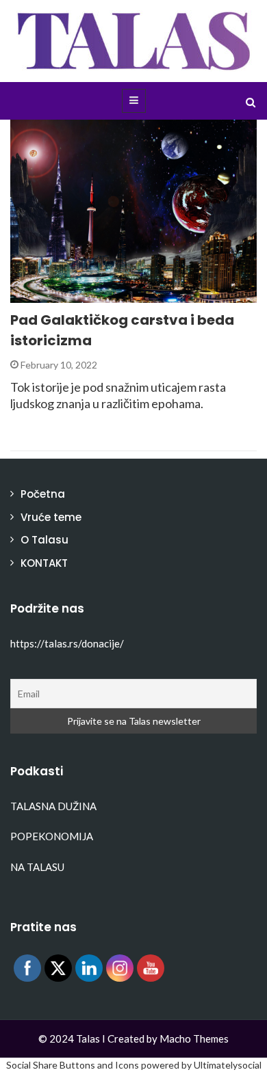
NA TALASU (37, 867)
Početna (43, 494)
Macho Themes (194, 1038)
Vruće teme (51, 517)
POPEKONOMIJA (51, 836)
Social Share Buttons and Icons (72, 1065)
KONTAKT (44, 563)
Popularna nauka (72, 295)
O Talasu (44, 540)
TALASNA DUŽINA (53, 806)
